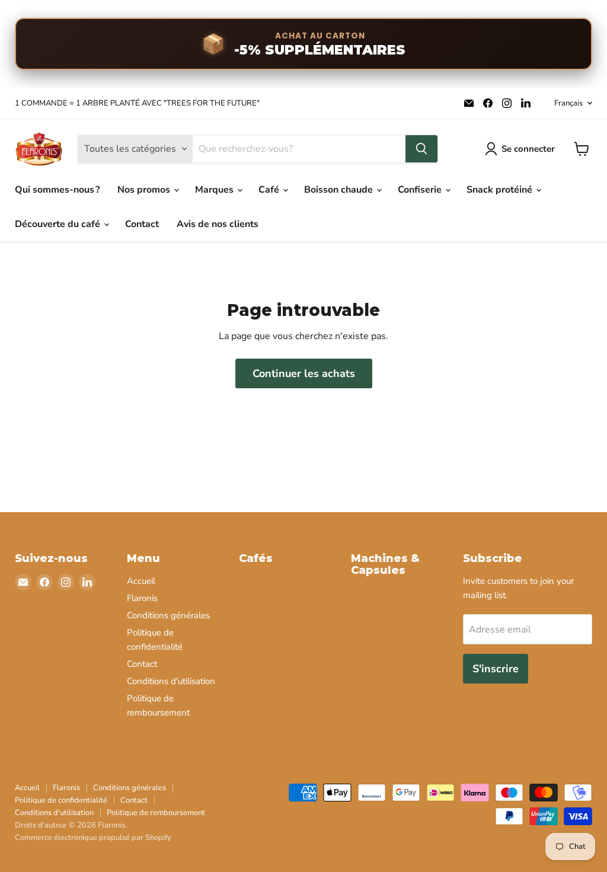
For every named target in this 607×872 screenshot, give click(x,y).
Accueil (141, 581)
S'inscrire (495, 669)
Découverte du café (59, 224)
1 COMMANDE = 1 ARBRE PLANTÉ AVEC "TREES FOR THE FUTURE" (137, 103)
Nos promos (144, 189)
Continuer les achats (304, 373)
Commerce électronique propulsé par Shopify (93, 837)
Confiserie (421, 189)
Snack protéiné (501, 189)
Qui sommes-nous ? (57, 189)
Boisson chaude (339, 189)
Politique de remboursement (156, 812)
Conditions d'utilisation (171, 681)
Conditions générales (168, 615)
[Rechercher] (421, 148)
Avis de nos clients (217, 224)
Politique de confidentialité (61, 800)
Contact (142, 224)
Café (270, 189)
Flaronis (142, 598)
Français (568, 103)
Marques (215, 189)
